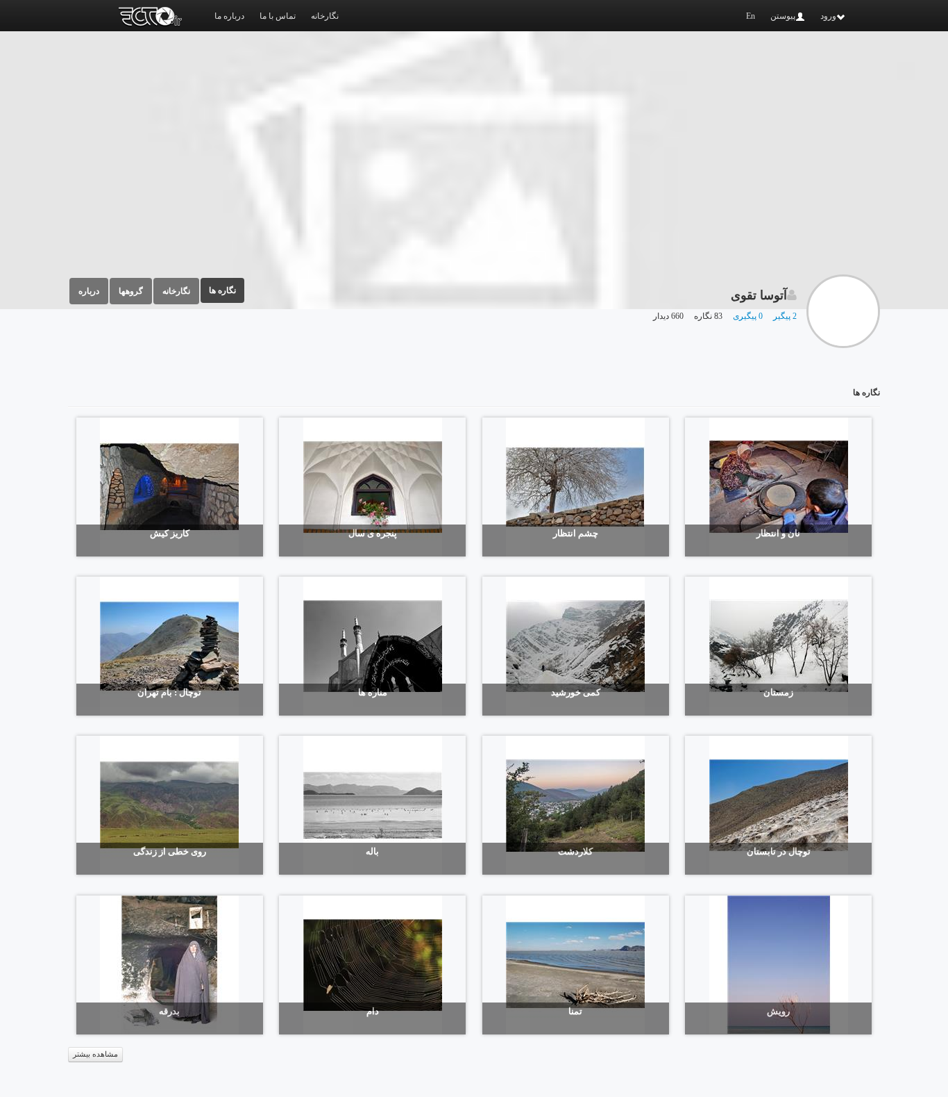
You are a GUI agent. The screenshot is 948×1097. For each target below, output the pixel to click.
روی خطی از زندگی (169, 851)
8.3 (703, 860)
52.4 (505, 1019)
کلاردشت (575, 851)
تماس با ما (278, 16)
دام (372, 1011)
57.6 (708, 1019)
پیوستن (782, 16)
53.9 (99, 1019)
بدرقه (169, 1011)
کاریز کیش (169, 533)
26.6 (708, 541)
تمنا (575, 1011)
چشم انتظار (575, 533)
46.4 (505, 701)
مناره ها (372, 692)
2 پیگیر (785, 316)
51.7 (505, 541)
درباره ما (229, 16)
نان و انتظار (778, 533)
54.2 (302, 860)
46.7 (99, 541)
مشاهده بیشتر (95, 1054)
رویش (778, 1011)
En (750, 16)
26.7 (302, 541)
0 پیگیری (748, 316)
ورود (828, 16)
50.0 (302, 701)
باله (372, 851)
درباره (88, 291)
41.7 (505, 860)
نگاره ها (222, 290)
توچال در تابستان (779, 851)
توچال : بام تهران (169, 692)
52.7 (708, 701)
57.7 (99, 860)
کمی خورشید (575, 692)
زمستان (778, 692)
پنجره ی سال (372, 533)
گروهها (131, 291)
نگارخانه (325, 16)
